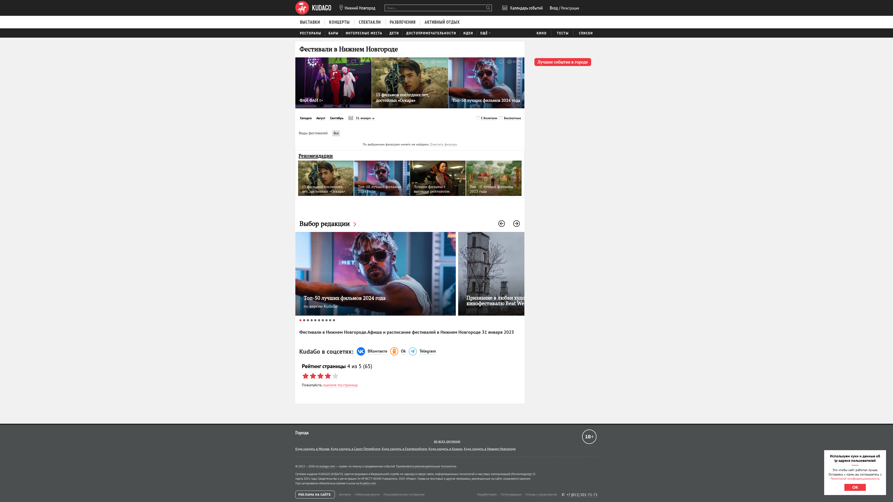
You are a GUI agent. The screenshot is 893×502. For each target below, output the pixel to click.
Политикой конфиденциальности (854, 478)
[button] (501, 223)
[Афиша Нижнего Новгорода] (313, 8)
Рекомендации (316, 156)
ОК (855, 487)
